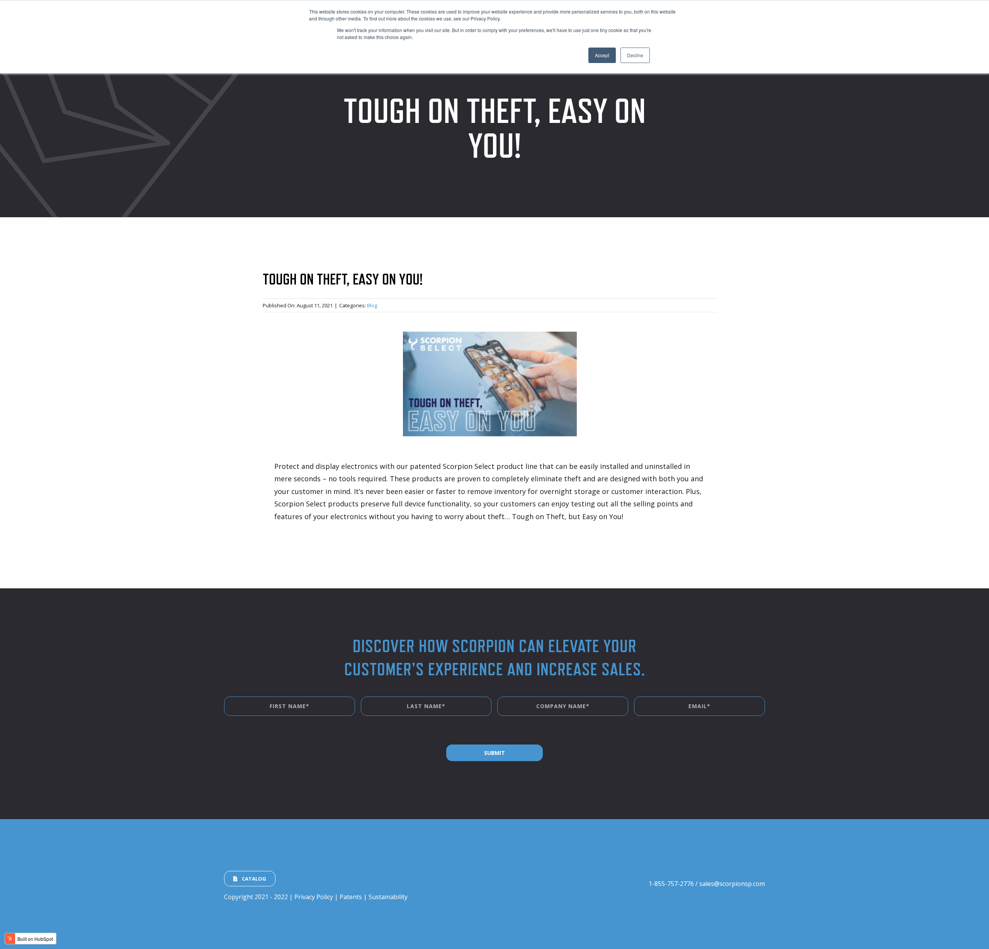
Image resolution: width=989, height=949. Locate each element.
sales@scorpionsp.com (732, 883)
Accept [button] (602, 55)
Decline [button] (635, 55)
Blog (372, 305)
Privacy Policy (313, 897)
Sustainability (388, 897)
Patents (351, 897)
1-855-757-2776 (671, 883)
